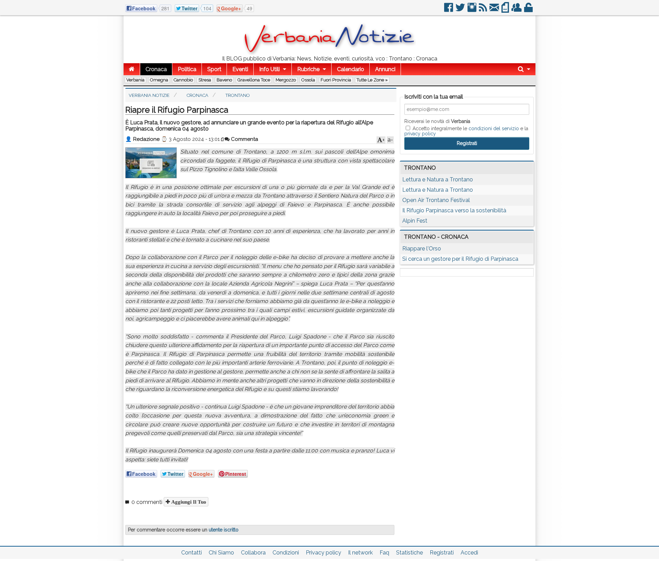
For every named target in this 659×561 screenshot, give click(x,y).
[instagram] (472, 10)
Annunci (385, 69)
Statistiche (409, 552)
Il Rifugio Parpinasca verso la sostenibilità (454, 210)
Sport (214, 69)
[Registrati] (517, 10)
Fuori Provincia (336, 79)
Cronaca (156, 69)
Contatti (191, 552)
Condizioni (286, 552)
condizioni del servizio (494, 128)
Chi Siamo (221, 552)
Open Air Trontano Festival (436, 200)
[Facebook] (449, 10)
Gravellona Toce (254, 79)
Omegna (159, 79)
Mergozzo (286, 79)
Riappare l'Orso (421, 248)
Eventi (240, 69)
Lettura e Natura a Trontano (437, 179)
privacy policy (420, 133)
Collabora (253, 552)
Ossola (308, 79)
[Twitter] (460, 10)
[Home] (132, 69)
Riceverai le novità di (437, 121)
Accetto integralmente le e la (466, 131)
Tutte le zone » (372, 79)
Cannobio (183, 79)
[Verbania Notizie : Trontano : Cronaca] (329, 53)
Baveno (224, 79)
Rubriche (308, 69)
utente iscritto (224, 529)
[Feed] (483, 10)
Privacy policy (323, 552)
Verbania (135, 79)
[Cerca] (524, 69)
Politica (187, 69)
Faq (384, 552)
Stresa (204, 79)
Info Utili (269, 69)
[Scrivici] (494, 10)
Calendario (350, 69)
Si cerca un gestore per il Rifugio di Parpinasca (460, 259)
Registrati (442, 552)
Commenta (244, 139)
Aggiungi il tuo (188, 501)
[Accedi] (529, 10)
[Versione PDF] (505, 10)
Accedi (469, 552)
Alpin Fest (414, 220)
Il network (360, 552)
